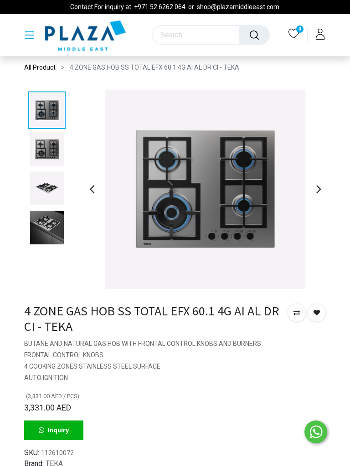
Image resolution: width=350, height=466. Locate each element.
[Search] (254, 35)
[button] (297, 313)
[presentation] (92, 188)
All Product (40, 67)
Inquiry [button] (58, 430)
